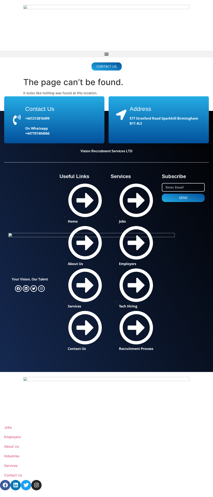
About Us (11, 446)
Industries (11, 456)
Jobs (8, 427)
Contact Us (39, 109)
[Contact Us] (17, 120)
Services (10, 466)
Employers (12, 437)
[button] (106, 54)
